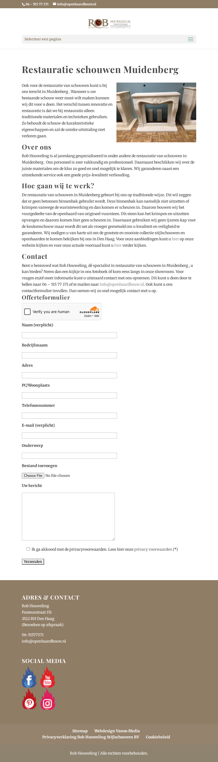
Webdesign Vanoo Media (117, 731)
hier (175, 239)
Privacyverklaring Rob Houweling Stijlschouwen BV (90, 737)
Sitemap (80, 731)
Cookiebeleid (158, 737)
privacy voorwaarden (153, 549)
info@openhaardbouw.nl (122, 284)
